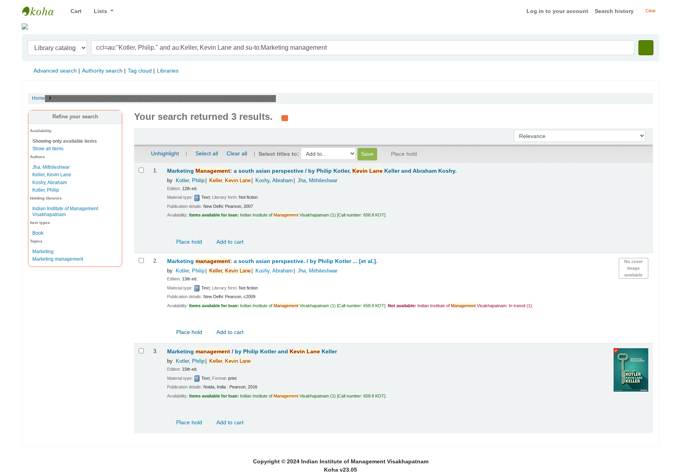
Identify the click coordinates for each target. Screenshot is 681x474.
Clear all (237, 153)
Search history (614, 11)
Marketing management (57, 259)
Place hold (188, 242)
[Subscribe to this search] (284, 117)
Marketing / (252, 352)
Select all (206, 153)
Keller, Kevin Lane (51, 174)
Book (37, 233)
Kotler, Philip (45, 190)
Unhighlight (164, 153)
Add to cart (229, 242)
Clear (650, 10)
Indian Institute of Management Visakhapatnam (41, 11)
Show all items (47, 148)
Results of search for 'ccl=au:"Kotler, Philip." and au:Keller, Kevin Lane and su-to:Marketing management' (164, 98)
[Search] (645, 47)
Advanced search (55, 70)
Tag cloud (140, 70)
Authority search (102, 70)
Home (38, 98)
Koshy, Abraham (49, 182)
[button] (73, 11)
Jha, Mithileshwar (51, 167)
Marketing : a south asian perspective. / (272, 261)
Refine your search (75, 116)
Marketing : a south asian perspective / (312, 171)
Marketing (43, 251)
